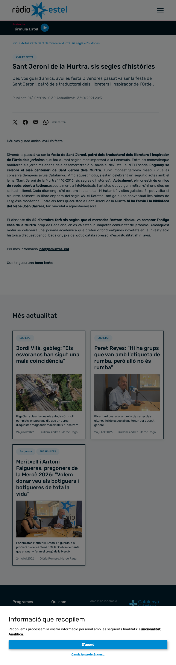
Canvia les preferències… (88, 654)
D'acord (88, 644)
